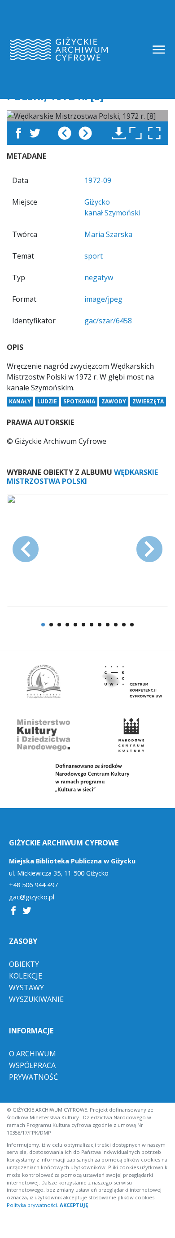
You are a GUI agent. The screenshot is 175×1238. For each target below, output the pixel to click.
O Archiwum (32, 1053)
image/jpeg (103, 299)
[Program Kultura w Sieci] (88, 777)
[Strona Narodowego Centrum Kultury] (131, 735)
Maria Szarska (108, 234)
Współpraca (32, 1065)
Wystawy (26, 987)
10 (116, 624)
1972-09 (97, 180)
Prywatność (33, 1077)
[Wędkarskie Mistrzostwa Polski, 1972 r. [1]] (87, 550)
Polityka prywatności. (32, 1204)
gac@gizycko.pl (31, 897)
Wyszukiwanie (36, 999)
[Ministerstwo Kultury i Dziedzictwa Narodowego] (44, 735)
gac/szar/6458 (108, 321)
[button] (156, 133)
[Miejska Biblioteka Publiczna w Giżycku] (44, 681)
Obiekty (24, 964)
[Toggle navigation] (159, 50)
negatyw (98, 277)
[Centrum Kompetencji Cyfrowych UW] (131, 681)
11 (124, 624)
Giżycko (97, 202)
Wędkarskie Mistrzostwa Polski (82, 476)
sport (93, 256)
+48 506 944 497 (33, 885)
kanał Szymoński (112, 213)
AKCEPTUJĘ (74, 1204)
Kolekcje (25, 975)
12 (132, 624)
